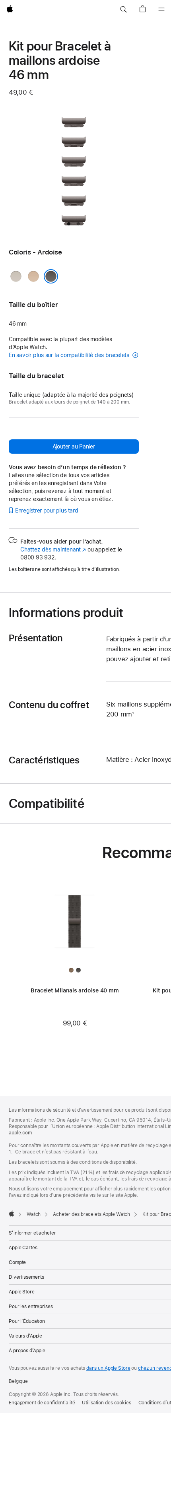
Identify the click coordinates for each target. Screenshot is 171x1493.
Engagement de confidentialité (42, 1403)
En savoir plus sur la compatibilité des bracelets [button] (70, 355)
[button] (123, 9)
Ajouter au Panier (73, 446)
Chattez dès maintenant (53, 549)
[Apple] (11, 1213)
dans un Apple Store (108, 1368)
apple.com (20, 1133)
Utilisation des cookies (106, 1403)
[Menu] (161, 9)
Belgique (18, 1381)
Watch (34, 1214)
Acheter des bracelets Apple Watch (91, 1214)
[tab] (68, 223)
